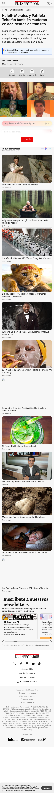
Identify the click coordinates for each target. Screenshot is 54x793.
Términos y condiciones (27, 693)
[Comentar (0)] (32, 71)
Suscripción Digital (27, 677)
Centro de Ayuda (27, 699)
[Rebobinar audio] (41, 142)
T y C (25, 645)
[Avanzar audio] (45, 142)
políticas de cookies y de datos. (25, 790)
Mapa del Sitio (27, 669)
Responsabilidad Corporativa (27, 690)
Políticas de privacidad (27, 696)
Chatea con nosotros (28, 681)
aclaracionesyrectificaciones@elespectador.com (33, 719)
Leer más (27, 139)
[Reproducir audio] (6, 138)
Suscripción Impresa (27, 673)
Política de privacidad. (41, 645)
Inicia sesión (9, 634)
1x (49, 142)
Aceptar (47, 788)
